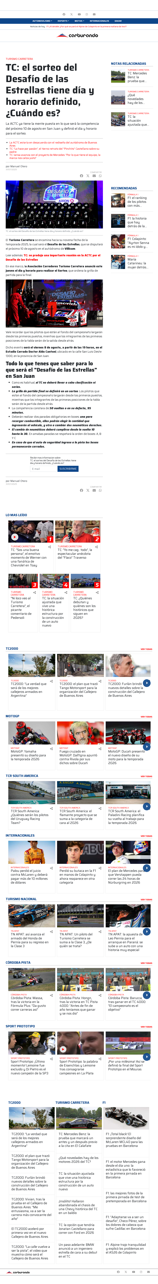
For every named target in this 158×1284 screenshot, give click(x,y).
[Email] (94, 14)
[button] (42, 21)
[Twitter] (71, 14)
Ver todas (146, 649)
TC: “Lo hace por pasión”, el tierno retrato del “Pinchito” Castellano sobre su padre (54, 150)
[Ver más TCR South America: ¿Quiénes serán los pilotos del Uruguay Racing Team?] (31, 792)
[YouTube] (79, 14)
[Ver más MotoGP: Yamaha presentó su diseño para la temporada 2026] (31, 732)
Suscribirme (68, 469)
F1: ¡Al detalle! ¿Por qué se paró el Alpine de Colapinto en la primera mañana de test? (87, 26)
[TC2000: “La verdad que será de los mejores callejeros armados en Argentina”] (32, 1118)
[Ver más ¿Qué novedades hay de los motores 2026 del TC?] (118, 97)
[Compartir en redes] (49, 547)
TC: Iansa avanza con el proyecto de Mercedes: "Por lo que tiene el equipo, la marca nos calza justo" (54, 156)
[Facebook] (64, 14)
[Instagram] (86, 14)
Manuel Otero (18, 166)
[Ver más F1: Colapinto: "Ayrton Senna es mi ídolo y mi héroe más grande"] (118, 241)
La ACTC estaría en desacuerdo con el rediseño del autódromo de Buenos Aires (53, 144)
